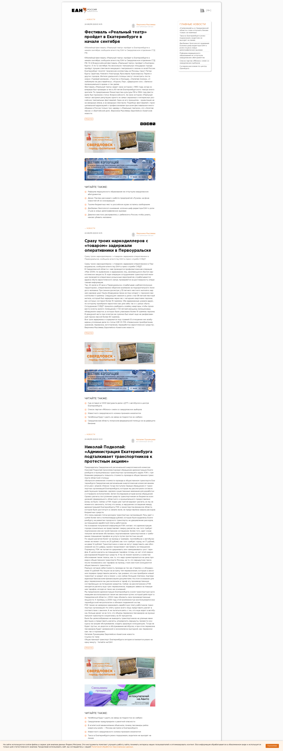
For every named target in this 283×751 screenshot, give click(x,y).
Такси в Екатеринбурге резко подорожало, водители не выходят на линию (119, 737)
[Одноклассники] (144, 124)
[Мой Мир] (151, 124)
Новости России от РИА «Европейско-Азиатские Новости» (79, 10)
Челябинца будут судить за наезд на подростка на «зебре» (115, 417)
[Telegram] (147, 124)
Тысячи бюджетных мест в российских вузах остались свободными (119, 204)
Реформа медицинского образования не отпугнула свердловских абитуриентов (118, 193)
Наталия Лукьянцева (145, 439)
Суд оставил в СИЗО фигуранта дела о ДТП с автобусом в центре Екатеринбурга (118, 404)
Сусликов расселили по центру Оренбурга (193, 67)
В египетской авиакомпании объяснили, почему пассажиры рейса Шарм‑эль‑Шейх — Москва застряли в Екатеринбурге (118, 727)
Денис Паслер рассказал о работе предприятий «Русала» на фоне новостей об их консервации (118, 199)
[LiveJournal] (154, 124)
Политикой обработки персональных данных (112, 747)
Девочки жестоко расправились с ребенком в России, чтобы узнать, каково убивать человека (119, 216)
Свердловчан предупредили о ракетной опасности (111, 722)
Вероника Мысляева (146, 25)
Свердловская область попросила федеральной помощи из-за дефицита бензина (121, 422)
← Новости (90, 19)
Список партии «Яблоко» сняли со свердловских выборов (115, 409)
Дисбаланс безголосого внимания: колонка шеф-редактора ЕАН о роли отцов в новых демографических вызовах (121, 210)
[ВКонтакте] (141, 124)
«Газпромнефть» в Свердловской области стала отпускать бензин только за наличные (194, 30)
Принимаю (272, 746)
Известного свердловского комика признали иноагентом (114, 413)
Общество (89, 119)
